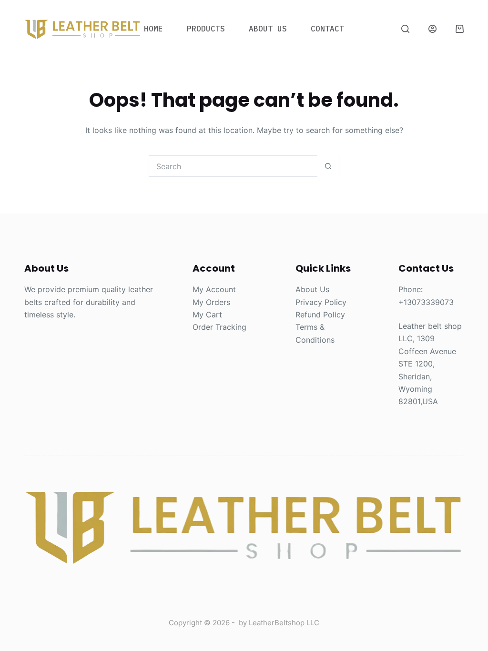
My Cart (207, 314)
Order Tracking (219, 327)
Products (206, 28)
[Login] (432, 29)
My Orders (211, 302)
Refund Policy (320, 314)
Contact (327, 28)
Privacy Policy (320, 302)
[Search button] (328, 166)
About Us (268, 28)
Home (153, 28)
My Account (214, 289)
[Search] (405, 29)
